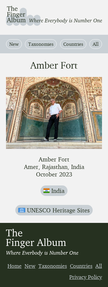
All (96, 44)
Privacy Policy (85, 277)
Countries (73, 44)
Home (15, 265)
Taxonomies (40, 44)
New (14, 44)
